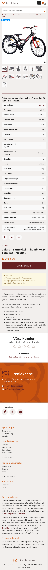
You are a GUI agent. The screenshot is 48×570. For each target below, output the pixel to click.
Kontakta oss (6, 431)
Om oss (4, 487)
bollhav (31, 528)
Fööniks (4, 471)
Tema (4, 455)
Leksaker (5, 445)
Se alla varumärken (8, 476)
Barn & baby (6, 450)
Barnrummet (6, 447)
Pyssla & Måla (7, 452)
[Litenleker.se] (5, 3)
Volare (41, 105)
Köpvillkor (5, 436)
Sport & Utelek (7, 458)
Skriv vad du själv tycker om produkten (24, 357)
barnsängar (8, 514)
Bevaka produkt (24, 266)
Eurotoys (5, 469)
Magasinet (5, 485)
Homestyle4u (6, 466)
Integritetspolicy (7, 433)
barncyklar (21, 514)
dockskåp (5, 528)
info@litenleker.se (13, 385)
